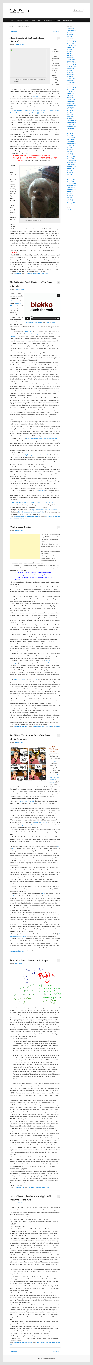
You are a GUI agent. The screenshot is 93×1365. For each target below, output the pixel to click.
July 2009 (69, 193)
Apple (38, 1342)
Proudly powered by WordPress (46, 1358)
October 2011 (70, 145)
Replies (25, 518)
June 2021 (70, 34)
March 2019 (70, 74)
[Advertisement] (25, 546)
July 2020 (69, 49)
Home (11, 20)
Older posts (13, 31)
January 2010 (70, 182)
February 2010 (71, 180)
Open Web (48, 1342)
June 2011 (70, 149)
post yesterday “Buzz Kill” (26, 801)
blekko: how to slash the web (34, 323)
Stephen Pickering (19, 10)
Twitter (26, 726)
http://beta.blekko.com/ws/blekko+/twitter (44, 510)
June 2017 (70, 76)
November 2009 (71, 185)
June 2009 (70, 195)
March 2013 (70, 116)
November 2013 (71, 101)
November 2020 (71, 42)
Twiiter (53, 1342)
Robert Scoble (51, 950)
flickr (39, 726)
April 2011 (70, 153)
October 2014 (70, 90)
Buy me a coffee (48, 20)
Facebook (35, 726)
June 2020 (70, 51)
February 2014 (71, 99)
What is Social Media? (20, 526)
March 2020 (70, 57)
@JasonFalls (40, 113)
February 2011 (71, 157)
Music (26, 20)
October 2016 (70, 78)
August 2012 (70, 128)
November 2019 (71, 65)
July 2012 (69, 130)
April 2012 (70, 134)
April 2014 (70, 95)
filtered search (49, 516)
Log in (69, 209)
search (20, 518)
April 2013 (70, 114)
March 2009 (70, 201)
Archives (57, 20)
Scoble (14, 848)
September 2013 (71, 105)
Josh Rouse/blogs (33, 334)
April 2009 (70, 199)
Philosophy (17, 950)
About (39, 20)
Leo (58, 846)
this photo (34, 679)
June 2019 (70, 72)
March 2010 (70, 178)
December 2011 (71, 141)
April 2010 (70, 176)
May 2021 (69, 36)
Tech (25, 516)
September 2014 (71, 91)
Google (55, 516)
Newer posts (56, 31)
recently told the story (20, 679)
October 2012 (70, 124)
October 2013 (70, 103)
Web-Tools (37, 516)
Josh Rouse (27, 331)
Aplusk (36, 822)
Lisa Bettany (48, 660)
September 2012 (71, 126)
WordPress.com (14, 896)
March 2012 (70, 136)
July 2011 (69, 147)
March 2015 (70, 86)
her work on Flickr (53, 663)
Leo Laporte (44, 950)
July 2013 (69, 109)
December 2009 (71, 183)
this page (42, 490)
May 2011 (69, 151)
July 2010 (69, 170)
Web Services (31, 516)
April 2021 (70, 38)
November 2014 (71, 88)
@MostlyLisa (14, 663)
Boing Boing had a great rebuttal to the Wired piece (35, 455)
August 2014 (70, 93)
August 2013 (70, 107)
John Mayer (43, 822)
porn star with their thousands (31, 825)
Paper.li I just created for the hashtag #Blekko (31, 512)
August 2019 (70, 68)
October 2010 (70, 164)
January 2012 (70, 139)
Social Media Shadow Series (33, 273)
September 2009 (71, 189)
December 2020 (71, 40)
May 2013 (69, 112)
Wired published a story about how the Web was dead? (42, 438)
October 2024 (70, 28)
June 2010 (70, 172)
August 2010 (70, 168)
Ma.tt (43, 894)
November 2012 (71, 122)
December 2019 (71, 63)
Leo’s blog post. (53, 761)
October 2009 (70, 187)
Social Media (17, 273)
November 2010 (71, 162)
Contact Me (19, 20)
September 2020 (71, 45)
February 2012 (71, 137)
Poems (33, 20)
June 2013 (70, 111)
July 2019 (69, 70)
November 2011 (71, 143)
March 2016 (70, 80)
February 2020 (71, 59)
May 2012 (69, 132)
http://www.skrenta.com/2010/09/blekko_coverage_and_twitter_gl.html (32, 502)
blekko (47, 323)
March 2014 (70, 97)
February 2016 (71, 82)
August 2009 (70, 191)
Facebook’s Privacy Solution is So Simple (29, 960)
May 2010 (69, 174)
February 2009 (71, 203)
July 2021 (69, 32)
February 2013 (71, 118)
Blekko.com (13, 301)
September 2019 (71, 66)
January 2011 (70, 158)
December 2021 (71, 30)
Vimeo (53, 323)
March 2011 (70, 155)
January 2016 (70, 84)
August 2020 (70, 47)
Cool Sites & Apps (67, 20)
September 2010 (71, 166)
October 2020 (70, 44)
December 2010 (71, 160)
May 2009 (69, 197)
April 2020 (70, 55)
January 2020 (70, 61)
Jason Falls (36, 96)
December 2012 (71, 120)
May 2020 (69, 53)
